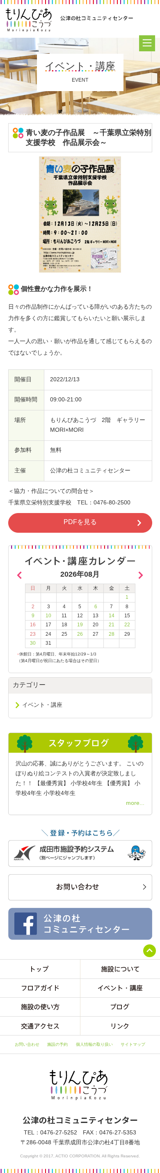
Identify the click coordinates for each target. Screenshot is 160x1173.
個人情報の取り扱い (94, 1044)
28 (111, 634)
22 (127, 625)
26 (80, 634)
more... (135, 803)
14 (111, 616)
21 (111, 625)
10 (48, 616)
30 (33, 643)
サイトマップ (133, 1044)
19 (80, 625)
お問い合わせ (27, 1044)
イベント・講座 (42, 704)
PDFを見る (80, 521)
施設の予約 (57, 1044)
